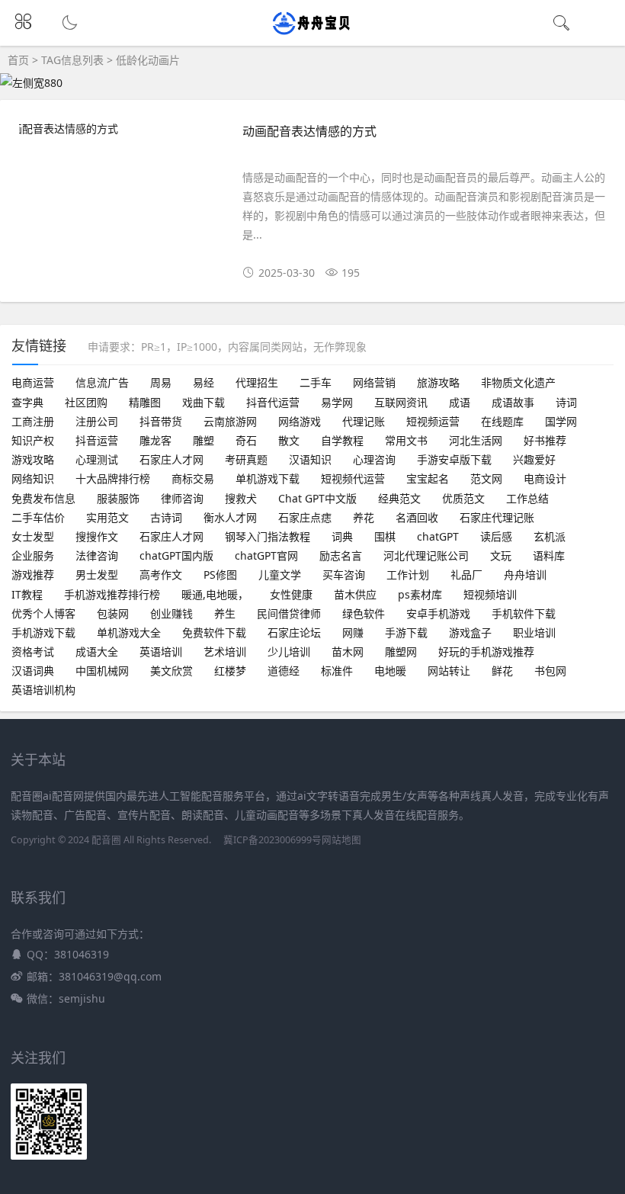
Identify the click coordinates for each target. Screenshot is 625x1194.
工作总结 (527, 498)
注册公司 (96, 421)
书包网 (550, 670)
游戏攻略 (32, 459)
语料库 (549, 555)
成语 (459, 402)
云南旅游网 (230, 421)
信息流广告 (102, 382)
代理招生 (257, 382)
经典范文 (399, 498)
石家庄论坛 (294, 632)
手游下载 (406, 632)
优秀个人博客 (43, 613)
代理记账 (363, 421)
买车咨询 (343, 574)
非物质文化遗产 (518, 382)
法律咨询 (96, 555)
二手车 (316, 382)
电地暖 (390, 670)
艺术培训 (225, 651)
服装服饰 (118, 498)
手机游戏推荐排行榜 (112, 594)
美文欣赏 (171, 670)
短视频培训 (490, 594)
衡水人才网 (230, 517)
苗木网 (348, 651)
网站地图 (341, 839)
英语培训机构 (43, 689)
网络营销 (374, 382)
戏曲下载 (203, 402)
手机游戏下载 (43, 632)
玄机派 (550, 536)
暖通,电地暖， (214, 594)
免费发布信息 (43, 498)
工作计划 (407, 574)
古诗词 (166, 517)
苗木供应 (355, 594)
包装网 (113, 613)
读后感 (496, 536)
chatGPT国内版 (176, 555)
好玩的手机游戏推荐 (486, 651)
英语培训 (160, 651)
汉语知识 (310, 459)
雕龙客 (155, 440)
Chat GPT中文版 (317, 498)
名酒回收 (417, 517)
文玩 (500, 555)
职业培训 (534, 632)
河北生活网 (475, 440)
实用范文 (107, 517)
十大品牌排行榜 (112, 478)
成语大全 (96, 651)
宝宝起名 (427, 478)
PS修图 (220, 574)
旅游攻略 (438, 382)
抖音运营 (96, 440)
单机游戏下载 (268, 478)
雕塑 (203, 440)
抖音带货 (160, 421)
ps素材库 (420, 594)
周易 (160, 382)
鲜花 (502, 670)
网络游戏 (299, 421)
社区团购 (86, 402)
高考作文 (160, 574)
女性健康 (291, 594)
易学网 (337, 402)
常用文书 (406, 440)
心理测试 (96, 459)
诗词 (566, 402)
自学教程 (342, 440)
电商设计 (545, 478)
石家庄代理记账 (497, 517)
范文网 (486, 478)
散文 (289, 440)
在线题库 (502, 421)
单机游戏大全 (129, 632)
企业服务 (32, 555)
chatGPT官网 (266, 555)
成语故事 (513, 402)
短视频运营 (433, 421)
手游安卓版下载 (454, 459)
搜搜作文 (96, 536)
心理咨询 (374, 459)
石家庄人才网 (171, 459)
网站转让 (449, 670)
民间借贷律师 (289, 613)
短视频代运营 (353, 478)
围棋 (385, 536)
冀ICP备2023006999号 (272, 839)
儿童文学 (279, 574)
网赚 (353, 632)
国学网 (561, 421)
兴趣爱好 (534, 459)
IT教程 (27, 594)
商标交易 (192, 478)
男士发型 (96, 574)
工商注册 (32, 421)
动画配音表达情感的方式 (309, 131)
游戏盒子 (470, 632)
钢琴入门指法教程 (267, 536)
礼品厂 (466, 574)
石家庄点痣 (305, 517)
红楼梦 (230, 670)
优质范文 (463, 498)
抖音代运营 (273, 402)
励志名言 (340, 555)
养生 (225, 613)
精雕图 (145, 402)
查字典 (27, 402)
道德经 (284, 670)
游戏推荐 (32, 574)
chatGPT (438, 536)
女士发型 (32, 536)
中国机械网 (102, 670)
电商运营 (32, 382)
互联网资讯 (401, 402)
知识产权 (32, 440)
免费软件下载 (214, 632)
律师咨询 (182, 498)
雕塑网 (401, 651)
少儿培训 (289, 651)
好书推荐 (545, 440)
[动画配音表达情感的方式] (119, 128)
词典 (342, 536)
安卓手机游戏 (438, 613)
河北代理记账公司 (426, 555)
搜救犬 (241, 498)
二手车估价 (38, 517)
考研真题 (246, 459)
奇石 (246, 440)
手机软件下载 (524, 613)
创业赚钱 (171, 613)
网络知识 (32, 478)
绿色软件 (363, 613)
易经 (203, 382)
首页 (18, 60)
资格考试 (32, 651)
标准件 (337, 670)
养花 (363, 517)
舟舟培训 (525, 574)
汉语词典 (32, 670)
